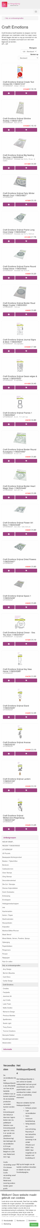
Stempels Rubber (8, 1035)
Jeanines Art (7, 996)
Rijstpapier (6, 958)
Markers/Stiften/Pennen (10, 930)
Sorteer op (34, 54)
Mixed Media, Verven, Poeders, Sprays (16, 938)
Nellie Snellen (7, 1008)
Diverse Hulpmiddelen (10, 888)
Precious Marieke (9, 1015)
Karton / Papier (7, 915)
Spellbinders (7, 1019)
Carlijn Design (8, 981)
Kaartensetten (7, 911)
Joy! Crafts (6, 1000)
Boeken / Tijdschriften (10, 861)
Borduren (5, 865)
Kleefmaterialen (7, 919)
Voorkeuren (21, 1220)
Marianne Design (9, 1012)
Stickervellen (6, 1043)
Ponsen (5, 954)
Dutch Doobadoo (8, 892)
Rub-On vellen (7, 961)
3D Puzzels (6, 853)
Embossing (6, 896)
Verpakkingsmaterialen (10, 1039)
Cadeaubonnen (7, 869)
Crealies (6, 988)
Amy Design (7, 969)
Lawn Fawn (7, 1004)
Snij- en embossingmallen (11, 965)
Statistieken (32, 1220)
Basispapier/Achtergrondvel (12, 857)
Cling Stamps (7, 876)
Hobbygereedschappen (10, 903)
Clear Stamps (7, 873)
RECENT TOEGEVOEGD (11, 845)
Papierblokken (7, 946)
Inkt (3, 907)
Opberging (6, 942)
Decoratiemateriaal (9, 880)
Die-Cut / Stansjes (8, 884)
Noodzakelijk (8, 1220)
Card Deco (6, 977)
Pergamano (6, 950)
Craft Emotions (8, 984)
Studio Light (7, 1023)
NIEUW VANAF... (8, 842)
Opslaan (34, 1224)
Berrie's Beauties (9, 973)
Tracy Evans (7, 1027)
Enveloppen (6, 900)
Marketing (7, 1224)
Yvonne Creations (9, 1031)
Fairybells (6, 992)
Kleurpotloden (7, 923)
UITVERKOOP (7, 849)
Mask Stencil (6, 934)
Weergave (33, 48)
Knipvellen (6, 927)
